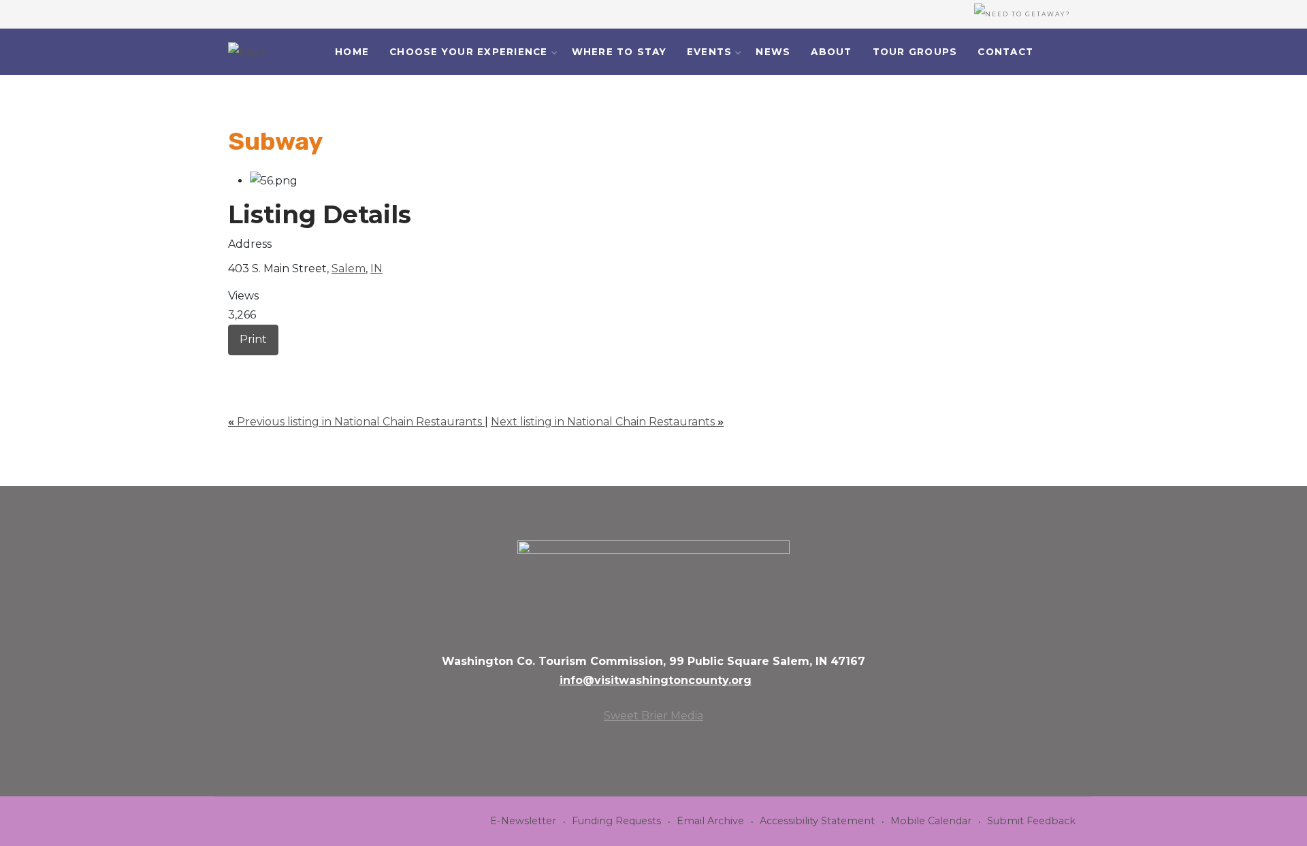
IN (376, 268)
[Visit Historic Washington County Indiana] (247, 51)
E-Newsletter (523, 821)
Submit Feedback (1031, 821)
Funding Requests (616, 821)
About (831, 51)
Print (253, 339)
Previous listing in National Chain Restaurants (356, 421)
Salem (349, 268)
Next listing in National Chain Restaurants (607, 421)
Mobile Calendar (930, 821)
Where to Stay (619, 51)
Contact (1005, 51)
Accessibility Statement (817, 821)
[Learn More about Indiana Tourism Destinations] (653, 587)
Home (352, 51)
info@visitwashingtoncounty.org (656, 680)
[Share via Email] (232, 364)
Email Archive (710, 821)
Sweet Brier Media (653, 715)
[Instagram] (1084, 52)
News (773, 51)
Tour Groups (915, 51)
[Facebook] (1066, 52)
